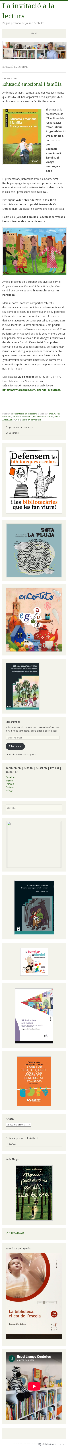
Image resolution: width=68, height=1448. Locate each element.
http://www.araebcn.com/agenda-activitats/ (31, 390)
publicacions (31, 413)
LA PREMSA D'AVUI (15, 1232)
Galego (9, 790)
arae (51, 413)
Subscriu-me (15, 746)
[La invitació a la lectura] (34, 59)
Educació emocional (22, 416)
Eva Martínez (39, 416)
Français (10, 783)
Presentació (18, 413)
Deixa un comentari (31, 419)
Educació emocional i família (32, 84)
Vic (17, 419)
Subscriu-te (13, 721)
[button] (34, 908)
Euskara (10, 787)
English (9, 780)
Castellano (11, 777)
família (50, 416)
